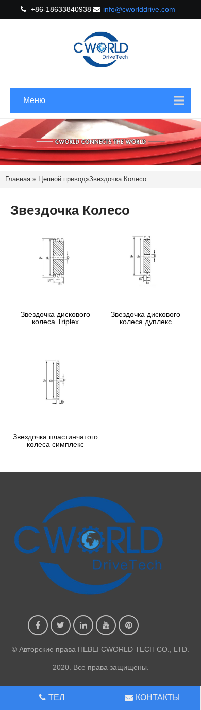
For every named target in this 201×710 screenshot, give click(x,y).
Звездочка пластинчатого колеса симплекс (55, 440)
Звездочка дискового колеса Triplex (55, 318)
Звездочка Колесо (117, 179)
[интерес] (129, 625)
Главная (17, 179)
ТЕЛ (56, 697)
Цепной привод (62, 179)
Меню (34, 100)
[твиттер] (61, 625)
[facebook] (38, 625)
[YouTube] (106, 625)
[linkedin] (83, 625)
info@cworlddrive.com (139, 9)
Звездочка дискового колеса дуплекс (145, 318)
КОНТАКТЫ (158, 697)
